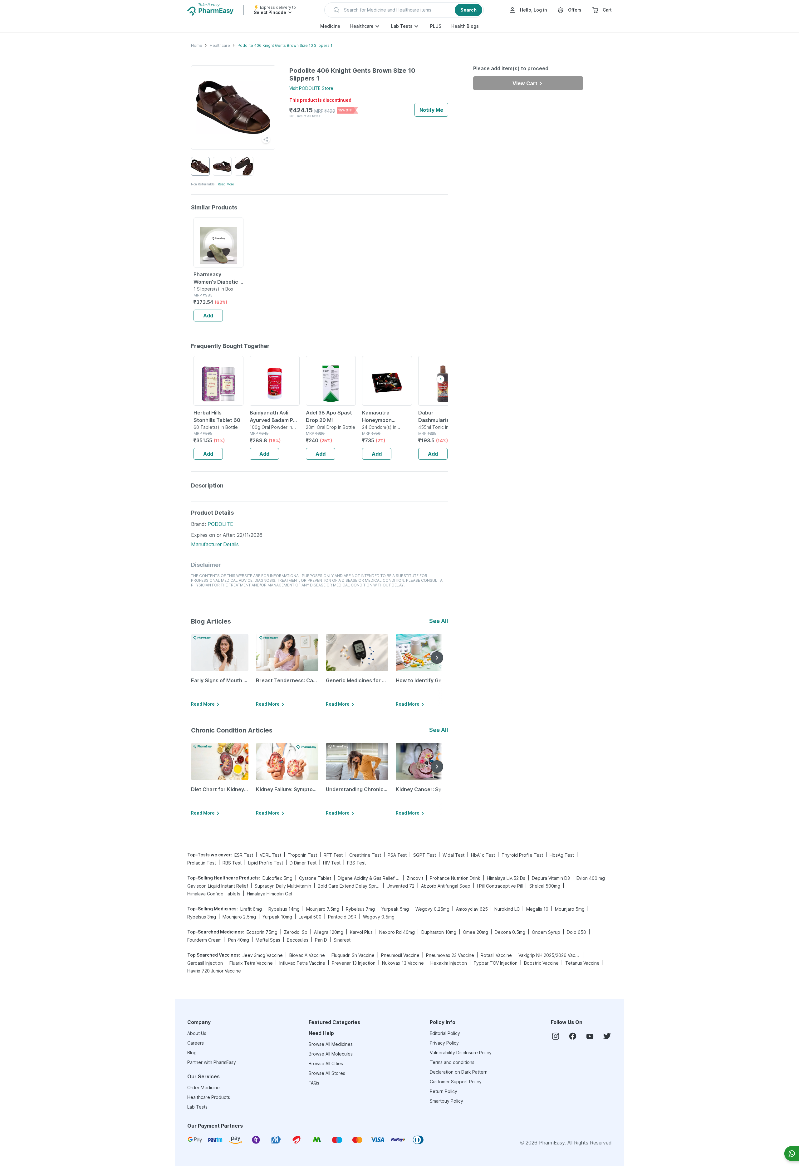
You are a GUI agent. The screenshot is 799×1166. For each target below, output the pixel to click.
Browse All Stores (327, 1073)
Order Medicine (203, 1087)
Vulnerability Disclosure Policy (461, 1052)
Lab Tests (402, 26)
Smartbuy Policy (446, 1101)
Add (208, 315)
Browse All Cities (326, 1063)
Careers (195, 1043)
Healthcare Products (208, 1097)
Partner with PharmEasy (211, 1062)
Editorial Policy (445, 1033)
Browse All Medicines (331, 1044)
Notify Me (431, 110)
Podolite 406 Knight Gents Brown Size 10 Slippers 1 (285, 45)
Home (196, 45)
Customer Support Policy (456, 1081)
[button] (404, 9)
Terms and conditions (452, 1062)
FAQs (314, 1082)
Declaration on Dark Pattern (459, 1072)
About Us (196, 1033)
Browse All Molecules (331, 1053)
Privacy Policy (444, 1043)
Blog (192, 1052)
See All (438, 621)
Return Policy (443, 1091)
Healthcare (362, 26)
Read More (226, 184)
